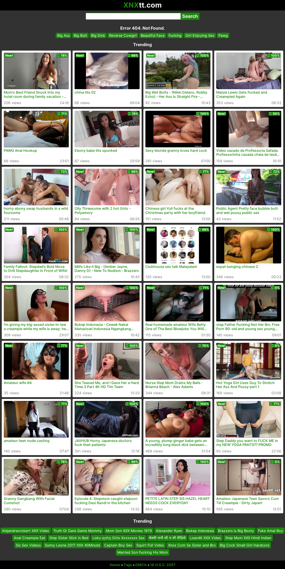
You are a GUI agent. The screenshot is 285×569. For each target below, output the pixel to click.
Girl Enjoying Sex (199, 35)
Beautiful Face (153, 35)
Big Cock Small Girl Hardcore (244, 545)
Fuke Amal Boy (270, 530)
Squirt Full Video (150, 545)
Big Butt (80, 35)
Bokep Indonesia (200, 530)
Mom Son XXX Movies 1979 (129, 530)
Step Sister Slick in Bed (68, 538)
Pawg (223, 35)
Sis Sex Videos (28, 545)
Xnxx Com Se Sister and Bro (192, 545)
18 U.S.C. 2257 (162, 565)
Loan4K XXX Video (205, 538)
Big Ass (63, 35)
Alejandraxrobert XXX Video (25, 530)
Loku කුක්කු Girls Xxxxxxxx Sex (118, 538)
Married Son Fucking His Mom (142, 552)
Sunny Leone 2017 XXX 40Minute (72, 545)
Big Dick (98, 35)
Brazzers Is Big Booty (236, 530)
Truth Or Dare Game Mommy (77, 530)
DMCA (141, 565)
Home (115, 565)
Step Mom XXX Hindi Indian (248, 538)
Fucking (175, 35)
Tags (128, 565)
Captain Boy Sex (118, 545)
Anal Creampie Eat (29, 538)
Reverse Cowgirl (123, 35)
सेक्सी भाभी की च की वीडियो (167, 538)
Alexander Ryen (169, 530)
